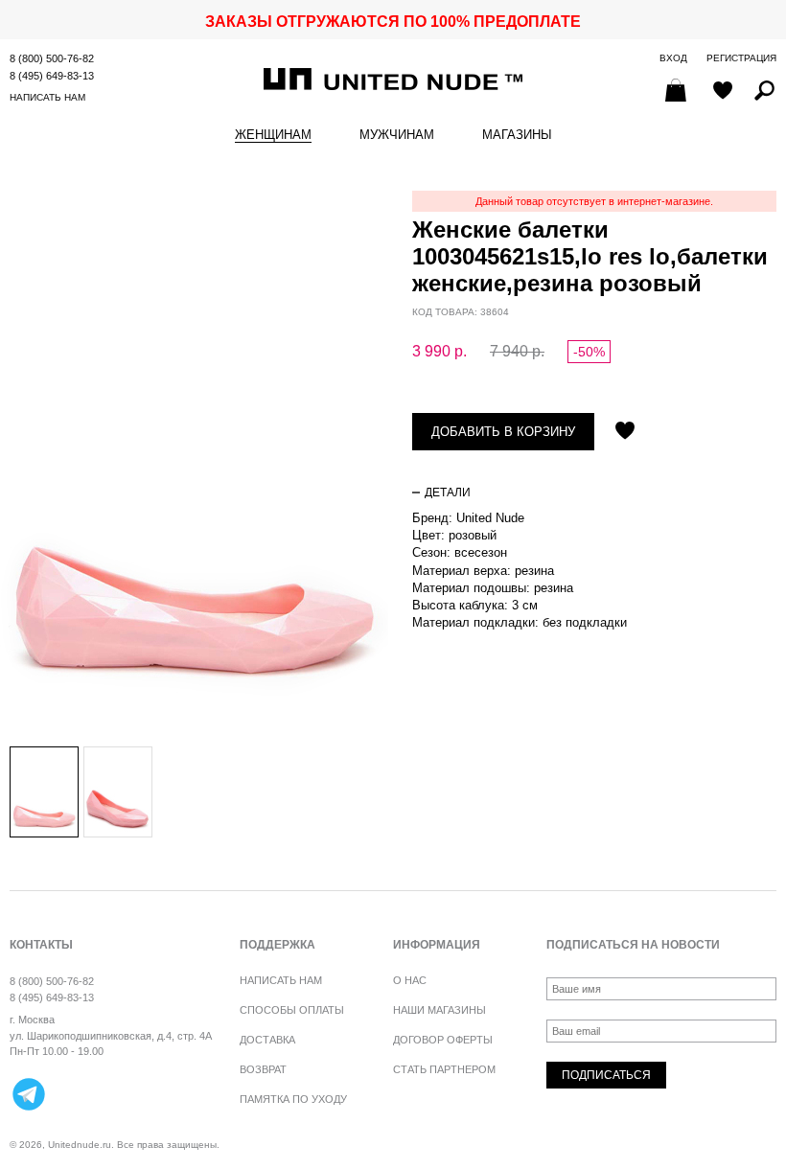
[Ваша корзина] (678, 92)
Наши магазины (439, 1010)
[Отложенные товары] (722, 92)
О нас (410, 980)
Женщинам (273, 135)
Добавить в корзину (503, 431)
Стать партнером (444, 1069)
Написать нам (47, 97)
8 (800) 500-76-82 (52, 58)
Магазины (517, 135)
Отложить (624, 432)
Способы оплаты (292, 1010)
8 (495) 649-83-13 (52, 75)
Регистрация (741, 58)
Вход (673, 58)
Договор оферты (443, 1039)
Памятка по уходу (293, 1099)
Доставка (267, 1039)
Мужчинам (396, 135)
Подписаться (606, 1075)
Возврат (263, 1069)
